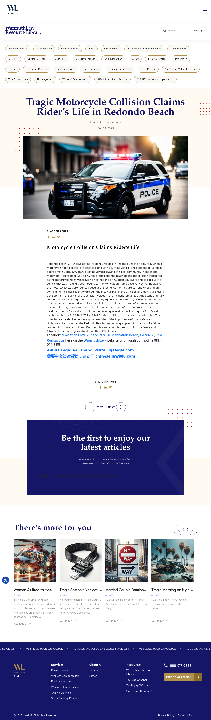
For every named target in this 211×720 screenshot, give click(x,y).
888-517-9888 (180, 665)
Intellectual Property (36, 69)
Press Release (148, 69)
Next (192, 530)
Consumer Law (178, 48)
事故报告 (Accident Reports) (113, 79)
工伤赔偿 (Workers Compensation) (155, 79)
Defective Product (85, 58)
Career (93, 675)
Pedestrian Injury (66, 69)
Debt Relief (60, 58)
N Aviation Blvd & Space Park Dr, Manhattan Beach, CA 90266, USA (112, 335)
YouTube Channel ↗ (138, 679)
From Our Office (156, 58)
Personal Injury (91, 69)
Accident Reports (17, 48)
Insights (12, 69)
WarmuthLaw (95, 340)
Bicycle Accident (70, 48)
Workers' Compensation (75, 79)
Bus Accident (111, 48)
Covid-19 (13, 58)
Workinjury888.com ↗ (139, 685)
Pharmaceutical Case (120, 69)
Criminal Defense (36, 58)
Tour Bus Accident (18, 79)
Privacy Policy (166, 715)
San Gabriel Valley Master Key (181, 69)
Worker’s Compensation (65, 675)
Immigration (181, 58)
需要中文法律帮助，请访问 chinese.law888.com (91, 356)
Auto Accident (44, 48)
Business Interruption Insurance (144, 48)
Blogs (92, 48)
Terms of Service (187, 715)
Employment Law (113, 58)
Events (135, 58)
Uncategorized (45, 79)
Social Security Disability (65, 698)
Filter (195, 30)
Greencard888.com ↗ (139, 691)
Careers (93, 670)
